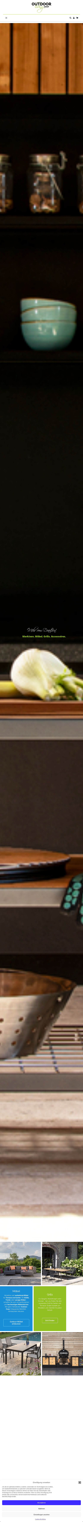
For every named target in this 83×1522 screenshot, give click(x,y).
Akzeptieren (41, 1503)
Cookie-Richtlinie (40, 1519)
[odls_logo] (41, 2)
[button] (80, 1482)
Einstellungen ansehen (41, 1515)
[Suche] (70, 17)
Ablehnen (41, 1509)
